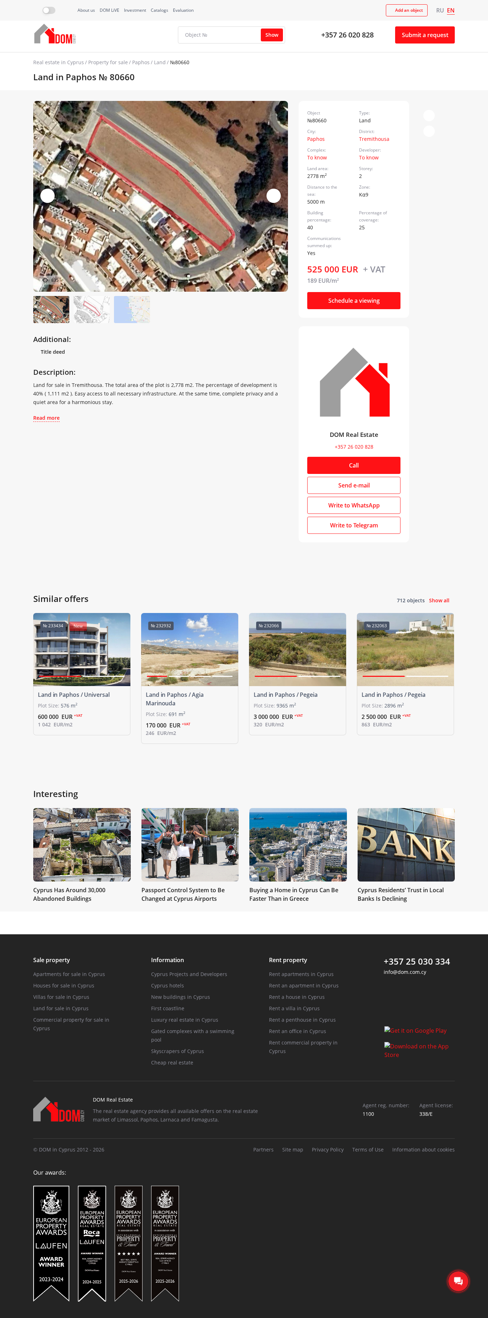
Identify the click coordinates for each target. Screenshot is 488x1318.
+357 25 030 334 (417, 961)
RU (440, 10)
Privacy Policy (328, 1149)
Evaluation (183, 10)
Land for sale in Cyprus (61, 1008)
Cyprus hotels (167, 985)
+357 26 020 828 (347, 35)
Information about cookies (423, 1149)
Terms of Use (368, 1149)
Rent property (288, 960)
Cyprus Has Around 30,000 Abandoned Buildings (69, 894)
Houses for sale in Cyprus (63, 985)
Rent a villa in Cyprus (294, 1008)
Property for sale (108, 62)
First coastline (167, 1008)
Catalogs (159, 10)
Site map (292, 1149)
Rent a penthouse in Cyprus (302, 1019)
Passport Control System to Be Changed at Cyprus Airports (183, 894)
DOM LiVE (109, 10)
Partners (263, 1149)
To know (317, 157)
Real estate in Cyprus (58, 62)
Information (167, 960)
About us (86, 10)
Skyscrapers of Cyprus (177, 1051)
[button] (274, 196)
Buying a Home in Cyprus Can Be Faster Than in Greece (293, 894)
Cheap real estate (172, 1062)
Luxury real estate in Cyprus (184, 1019)
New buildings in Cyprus (180, 996)
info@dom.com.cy (405, 972)
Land (160, 62)
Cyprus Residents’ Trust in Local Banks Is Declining (401, 894)
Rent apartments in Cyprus (301, 974)
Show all (439, 600)
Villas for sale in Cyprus (61, 996)
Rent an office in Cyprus (297, 1031)
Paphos (141, 62)
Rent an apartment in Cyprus (304, 985)
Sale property (51, 960)
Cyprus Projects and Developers (189, 974)
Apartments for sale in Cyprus (69, 974)
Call (354, 465)
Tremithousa (374, 139)
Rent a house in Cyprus (297, 996)
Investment (135, 10)
